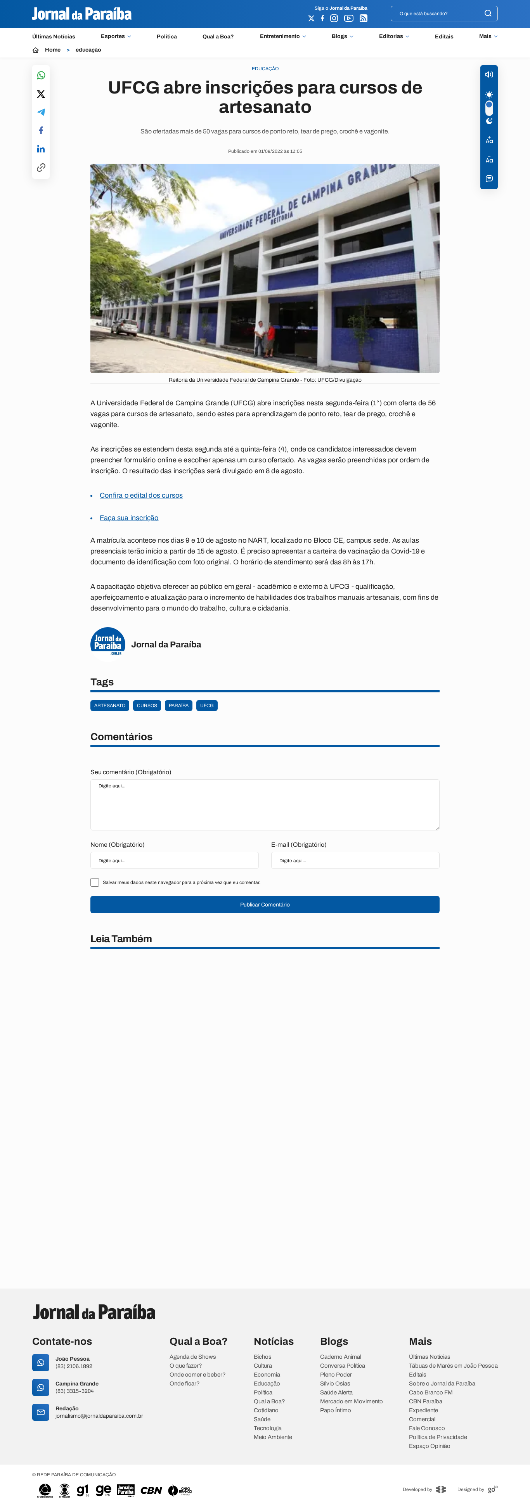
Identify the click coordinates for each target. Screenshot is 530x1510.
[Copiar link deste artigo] (41, 168)
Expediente (423, 1410)
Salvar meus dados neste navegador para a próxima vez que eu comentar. (181, 882)
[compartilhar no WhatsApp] (41, 76)
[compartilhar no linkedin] (41, 149)
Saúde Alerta (336, 1393)
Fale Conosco (427, 1428)
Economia (267, 1375)
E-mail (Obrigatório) (299, 844)
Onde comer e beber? (198, 1375)
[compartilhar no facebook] (41, 130)
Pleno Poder (336, 1375)
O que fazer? (186, 1366)
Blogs (339, 36)
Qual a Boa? (218, 37)
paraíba (179, 705)
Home (53, 50)
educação (88, 50)
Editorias (391, 36)
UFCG (207, 705)
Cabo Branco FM (431, 1393)
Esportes (113, 36)
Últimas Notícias (53, 37)
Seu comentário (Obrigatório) (130, 772)
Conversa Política (342, 1366)
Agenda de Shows (193, 1357)
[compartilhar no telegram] (41, 113)
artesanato (109, 705)
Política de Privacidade (438, 1437)
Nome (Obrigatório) (117, 844)
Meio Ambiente (273, 1437)
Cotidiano (266, 1410)
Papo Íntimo (335, 1410)
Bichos (263, 1357)
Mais (485, 36)
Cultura (263, 1366)
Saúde (262, 1419)
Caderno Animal (340, 1357)
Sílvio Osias (335, 1384)
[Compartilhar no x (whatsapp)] (41, 94)
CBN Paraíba (425, 1401)
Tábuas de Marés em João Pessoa (453, 1366)
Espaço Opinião (429, 1446)
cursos (147, 705)
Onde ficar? (185, 1384)
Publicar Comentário (265, 905)
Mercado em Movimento (351, 1401)
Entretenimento (280, 36)
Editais (444, 37)
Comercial (422, 1419)
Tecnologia (268, 1428)
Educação (267, 1384)
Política (167, 37)
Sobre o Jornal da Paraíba (442, 1384)
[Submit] (488, 14)
